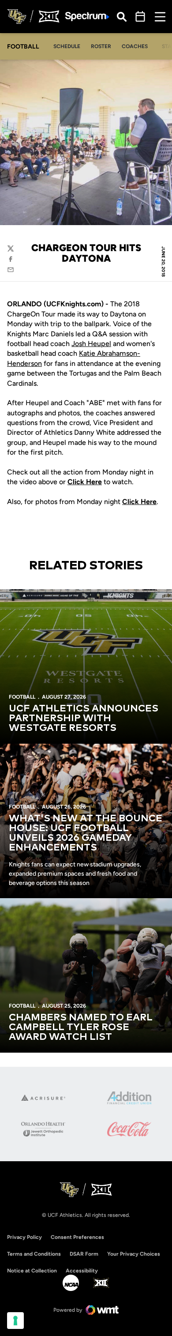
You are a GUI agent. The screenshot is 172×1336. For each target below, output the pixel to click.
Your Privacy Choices (133, 1254)
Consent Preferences (77, 1237)
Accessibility (82, 1270)
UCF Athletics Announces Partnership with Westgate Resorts (83, 718)
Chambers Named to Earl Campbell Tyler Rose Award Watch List (81, 1027)
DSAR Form (84, 1254)
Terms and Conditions (34, 1254)
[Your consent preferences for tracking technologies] (15, 1320)
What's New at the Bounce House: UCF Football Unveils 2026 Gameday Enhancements (85, 833)
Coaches (135, 46)
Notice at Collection (32, 1271)
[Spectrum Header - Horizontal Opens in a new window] (87, 16)
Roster (101, 46)
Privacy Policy (24, 1237)
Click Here (139, 501)
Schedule (66, 46)
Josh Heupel (91, 343)
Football (22, 697)
